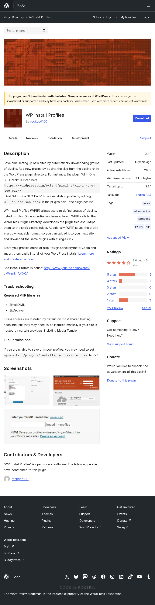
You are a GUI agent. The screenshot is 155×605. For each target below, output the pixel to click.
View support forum (120, 344)
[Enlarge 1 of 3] (45, 380)
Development (80, 138)
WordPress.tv (90, 527)
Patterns (47, 527)
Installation (54, 138)
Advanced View (118, 237)
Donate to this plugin (121, 380)
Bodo (16, 577)
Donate (124, 520)
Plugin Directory (14, 17)
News (8, 514)
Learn (83, 507)
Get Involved (126, 507)
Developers (87, 520)
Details (12, 138)
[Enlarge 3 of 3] (94, 414)
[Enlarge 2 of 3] (94, 380)
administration (142, 211)
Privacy (9, 527)
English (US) (143, 194)
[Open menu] (149, 5)
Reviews (32, 138)
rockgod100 (38, 121)
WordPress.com (16, 540)
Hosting (9, 520)
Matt (9, 546)
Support (145, 138)
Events (122, 514)
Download (142, 118)
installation (144, 218)
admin (146, 203)
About (8, 507)
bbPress (11, 553)
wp (148, 226)
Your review (115, 308)
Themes (47, 514)
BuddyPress (14, 560)
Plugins (46, 520)
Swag (123, 527)
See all (146, 308)
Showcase (49, 507)
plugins (139, 226)
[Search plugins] (44, 30)
